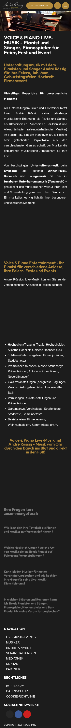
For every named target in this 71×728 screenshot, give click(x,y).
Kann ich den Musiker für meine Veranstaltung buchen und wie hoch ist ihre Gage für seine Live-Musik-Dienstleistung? (30, 577)
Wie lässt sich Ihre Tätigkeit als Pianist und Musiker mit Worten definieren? (30, 529)
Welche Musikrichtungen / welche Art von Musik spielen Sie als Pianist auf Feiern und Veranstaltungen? (29, 551)
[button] (65, 5)
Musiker (61, 129)
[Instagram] (10, 714)
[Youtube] (27, 714)
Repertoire (29, 93)
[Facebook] (18, 714)
